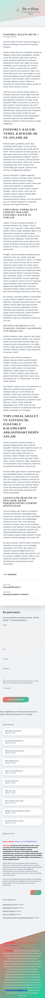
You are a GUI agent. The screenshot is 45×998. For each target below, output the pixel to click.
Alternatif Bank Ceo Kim (10, 904)
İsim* (4, 649)
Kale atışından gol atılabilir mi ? (14, 741)
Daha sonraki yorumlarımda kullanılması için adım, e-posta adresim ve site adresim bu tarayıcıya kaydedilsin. (20, 682)
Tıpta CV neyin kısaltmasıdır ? (14, 771)
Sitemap (29, 714)
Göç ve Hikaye (30, 9)
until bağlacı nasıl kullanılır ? (13, 731)
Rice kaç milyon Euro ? (12, 781)
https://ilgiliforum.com (9, 712)
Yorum (5, 625)
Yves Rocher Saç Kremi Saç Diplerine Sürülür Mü (18, 918)
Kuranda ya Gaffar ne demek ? (16, 594)
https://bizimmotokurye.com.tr (12, 714)
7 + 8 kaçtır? (7, 688)
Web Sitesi (6, 668)
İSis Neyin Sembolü (9, 911)
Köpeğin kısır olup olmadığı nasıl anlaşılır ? (18, 811)
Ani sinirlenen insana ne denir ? (14, 821)
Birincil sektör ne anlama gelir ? (14, 801)
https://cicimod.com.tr (28, 712)
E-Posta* (5, 659)
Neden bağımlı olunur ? (12, 761)
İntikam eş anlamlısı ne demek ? (15, 751)
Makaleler (12, 574)
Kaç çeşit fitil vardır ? (12, 587)
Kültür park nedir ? (10, 791)
